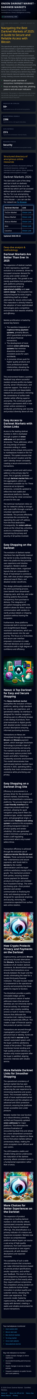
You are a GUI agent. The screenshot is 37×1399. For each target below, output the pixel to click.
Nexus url (4, 1393)
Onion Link (26, 212)
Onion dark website (12, 1341)
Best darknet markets (13, 1335)
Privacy (15, 1395)
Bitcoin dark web (11, 1332)
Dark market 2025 (12, 1329)
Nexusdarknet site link (13, 1344)
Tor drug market (11, 1338)
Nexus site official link (17, 1393)
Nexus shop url (6, 1395)
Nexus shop (30, 1393)
